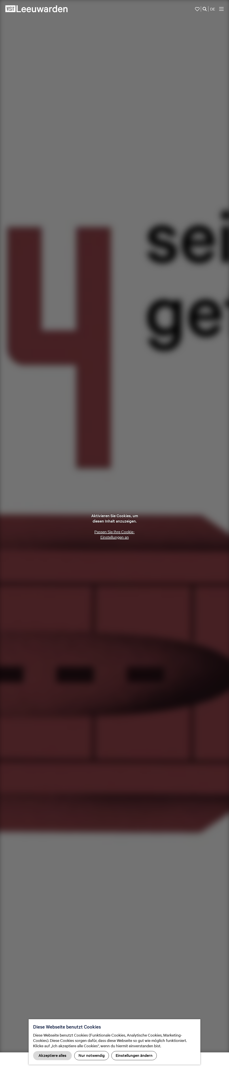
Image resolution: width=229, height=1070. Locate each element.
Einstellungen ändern (134, 1055)
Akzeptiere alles (52, 1055)
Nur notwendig (91, 1055)
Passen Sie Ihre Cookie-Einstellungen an (114, 534)
